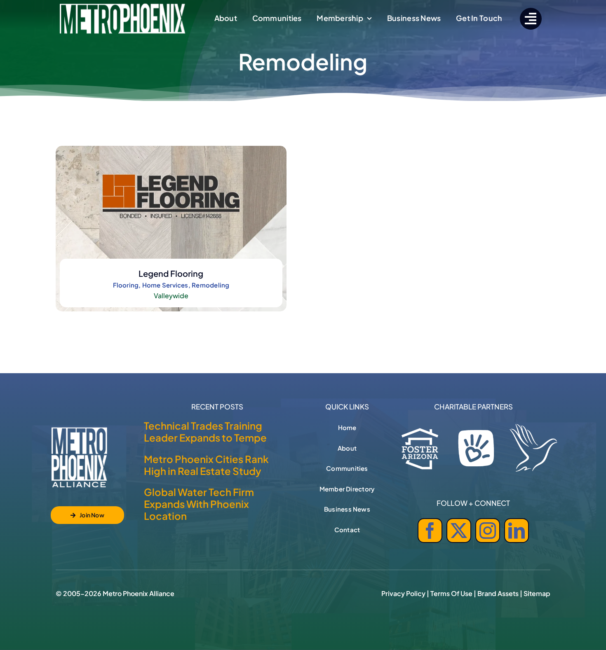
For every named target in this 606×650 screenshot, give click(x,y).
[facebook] (430, 530)
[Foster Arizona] (420, 447)
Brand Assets (498, 593)
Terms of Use (451, 593)
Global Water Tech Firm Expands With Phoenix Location (199, 504)
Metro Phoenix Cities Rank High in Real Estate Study (206, 465)
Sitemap (537, 593)
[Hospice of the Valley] (533, 448)
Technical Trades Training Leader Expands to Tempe (205, 431)
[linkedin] (516, 530)
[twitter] (458, 530)
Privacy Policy (403, 593)
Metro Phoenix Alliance (138, 593)
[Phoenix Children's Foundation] (476, 446)
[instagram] (487, 530)
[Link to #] (531, 19)
